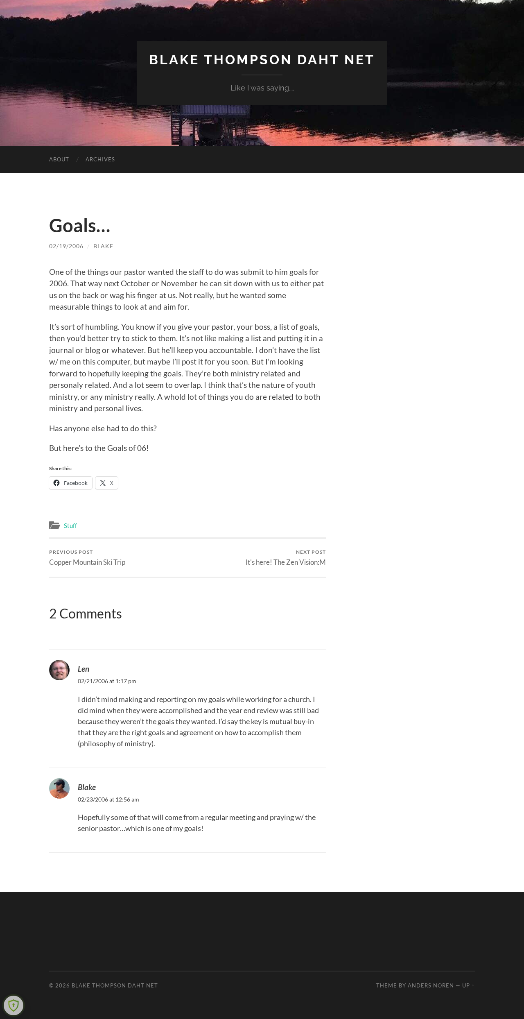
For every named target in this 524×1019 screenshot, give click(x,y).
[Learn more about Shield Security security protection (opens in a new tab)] (13, 1005)
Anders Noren (431, 985)
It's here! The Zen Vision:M (286, 557)
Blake (103, 245)
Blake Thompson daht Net (262, 59)
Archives (100, 159)
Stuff (70, 525)
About (59, 159)
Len (83, 668)
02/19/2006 (66, 245)
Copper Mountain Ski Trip (87, 557)
